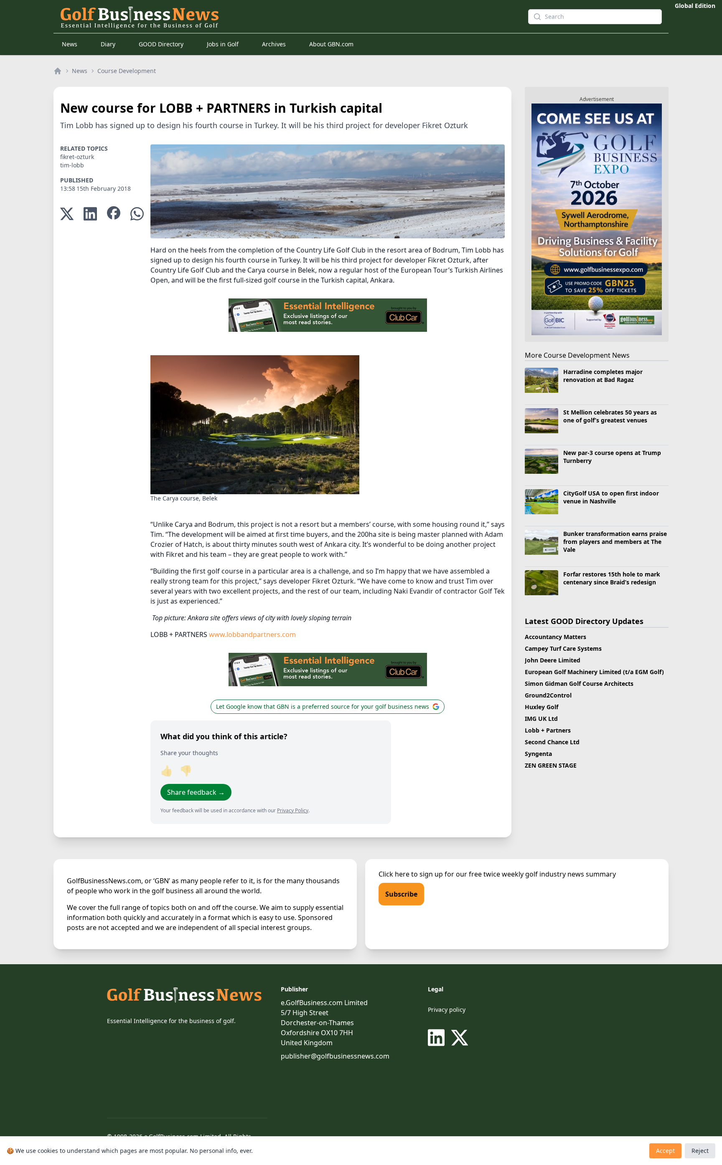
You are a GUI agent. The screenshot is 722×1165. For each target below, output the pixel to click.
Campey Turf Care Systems (563, 648)
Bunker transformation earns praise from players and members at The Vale (615, 542)
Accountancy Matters (555, 637)
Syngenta (538, 754)
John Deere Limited (552, 660)
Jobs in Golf (223, 44)
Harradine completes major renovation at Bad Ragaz (603, 376)
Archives (274, 44)
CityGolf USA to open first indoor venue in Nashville (611, 497)
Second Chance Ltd (552, 742)
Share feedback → (196, 792)
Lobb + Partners (548, 730)
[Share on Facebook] (113, 214)
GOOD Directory (161, 44)
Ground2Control (548, 695)
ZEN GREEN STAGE (551, 765)
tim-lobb (72, 165)
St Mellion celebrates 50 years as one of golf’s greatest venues (610, 416)
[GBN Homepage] (279, 16)
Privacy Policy (292, 810)
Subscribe (401, 894)
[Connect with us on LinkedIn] (438, 1037)
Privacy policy (446, 1009)
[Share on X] (67, 214)
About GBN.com (331, 44)
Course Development (126, 71)
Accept (665, 1151)
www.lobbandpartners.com (252, 634)
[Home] (57, 71)
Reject (700, 1151)
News (69, 44)
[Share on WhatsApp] (137, 214)
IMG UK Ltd (541, 719)
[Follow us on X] (459, 1037)
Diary (108, 44)
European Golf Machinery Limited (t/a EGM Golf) (594, 672)
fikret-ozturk (77, 157)
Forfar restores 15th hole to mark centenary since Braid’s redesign (611, 578)
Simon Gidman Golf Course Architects (579, 683)
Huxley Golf (541, 707)
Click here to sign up (411, 874)
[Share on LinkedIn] (90, 214)
